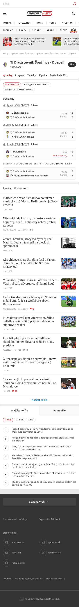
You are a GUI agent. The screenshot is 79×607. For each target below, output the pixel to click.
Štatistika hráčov (59, 75)
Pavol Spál (7, 350)
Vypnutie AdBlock (50, 519)
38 (16, 391)
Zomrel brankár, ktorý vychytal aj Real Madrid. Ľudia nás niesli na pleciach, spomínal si (28, 242)
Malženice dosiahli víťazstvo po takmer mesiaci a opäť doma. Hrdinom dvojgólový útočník (30, 201)
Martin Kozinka (9, 309)
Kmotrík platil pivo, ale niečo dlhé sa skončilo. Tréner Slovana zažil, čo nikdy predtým (28, 342)
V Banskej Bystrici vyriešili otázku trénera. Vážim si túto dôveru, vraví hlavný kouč (30, 281)
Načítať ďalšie (39, 399)
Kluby (5, 53)
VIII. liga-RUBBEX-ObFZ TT (16, 105)
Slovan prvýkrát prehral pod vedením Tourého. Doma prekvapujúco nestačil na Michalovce (29, 383)
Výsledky (7, 75)
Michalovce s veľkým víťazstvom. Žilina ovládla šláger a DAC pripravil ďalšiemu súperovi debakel (28, 321)
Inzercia (7, 578)
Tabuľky (31, 75)
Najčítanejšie (19, 410)
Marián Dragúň (9, 230)
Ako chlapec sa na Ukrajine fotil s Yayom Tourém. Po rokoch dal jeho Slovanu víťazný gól (29, 263)
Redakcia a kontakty (15, 519)
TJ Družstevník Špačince (22, 53)
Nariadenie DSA (54, 578)
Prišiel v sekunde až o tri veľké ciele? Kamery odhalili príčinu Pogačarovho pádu (29, 41)
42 (33, 309)
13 (27, 350)
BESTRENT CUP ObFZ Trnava (17, 163)
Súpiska (43, 75)
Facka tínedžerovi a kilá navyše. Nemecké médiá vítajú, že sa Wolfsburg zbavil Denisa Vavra (30, 301)
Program (19, 75)
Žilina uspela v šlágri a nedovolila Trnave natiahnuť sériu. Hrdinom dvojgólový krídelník (29, 362)
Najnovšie (59, 410)
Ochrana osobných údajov (28, 578)
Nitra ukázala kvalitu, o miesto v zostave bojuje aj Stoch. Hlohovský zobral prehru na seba (29, 222)
